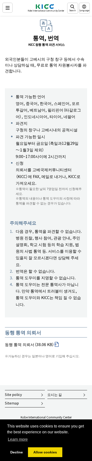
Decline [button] (16, 452)
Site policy (13, 394)
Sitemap (12, 403)
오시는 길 (54, 394)
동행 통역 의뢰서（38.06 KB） (29, 344)
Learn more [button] (18, 439)
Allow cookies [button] (45, 452)
